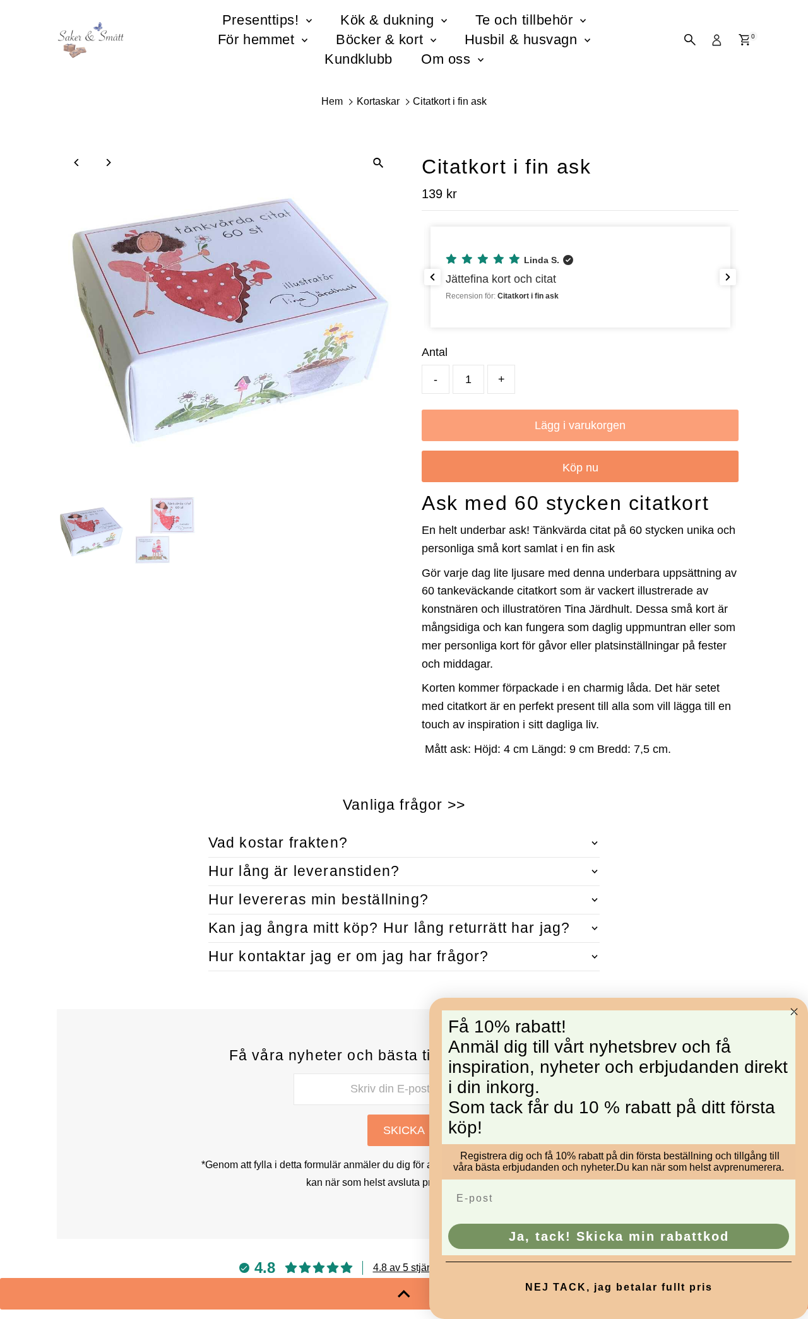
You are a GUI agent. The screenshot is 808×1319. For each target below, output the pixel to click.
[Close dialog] (794, 1011)
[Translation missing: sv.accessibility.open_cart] (744, 39)
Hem (332, 101)
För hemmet (258, 39)
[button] (580, 277)
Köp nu (580, 467)
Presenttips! (262, 20)
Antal (435, 352)
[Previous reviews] (432, 277)
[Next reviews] (728, 277)
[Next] (108, 162)
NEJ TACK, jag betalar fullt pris (619, 1287)
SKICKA (404, 1130)
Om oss (448, 59)
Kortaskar (378, 101)
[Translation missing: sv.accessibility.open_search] (690, 39)
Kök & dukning (389, 20)
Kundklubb (358, 59)
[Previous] (77, 162)
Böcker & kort (381, 39)
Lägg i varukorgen (580, 425)
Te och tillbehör (526, 20)
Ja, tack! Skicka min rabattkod (619, 1236)
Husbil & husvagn (523, 39)
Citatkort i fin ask (450, 101)
